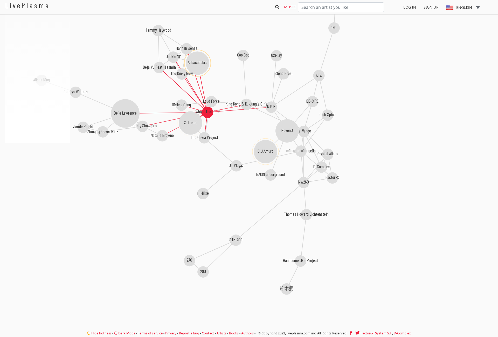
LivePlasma (27, 5)
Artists (221, 333)
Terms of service (150, 333)
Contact (208, 333)
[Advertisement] (37, 171)
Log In (409, 7)
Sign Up (431, 7)
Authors (247, 333)
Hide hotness (101, 333)
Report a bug (189, 333)
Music (290, 6)
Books (234, 333)
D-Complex (402, 333)
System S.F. (383, 333)
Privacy (170, 333)
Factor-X (367, 333)
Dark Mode (126, 333)
